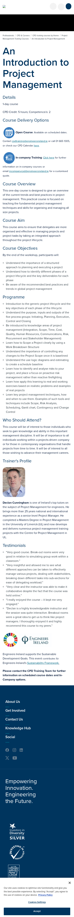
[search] (61, 6)
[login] (53, 6)
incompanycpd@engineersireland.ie (29, 171)
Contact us (14, 719)
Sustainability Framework (43, 663)
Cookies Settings (37, 902)
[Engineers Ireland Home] (4, 6)
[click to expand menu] (68, 6)
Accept (37, 911)
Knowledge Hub (18, 728)
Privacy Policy (45, 895)
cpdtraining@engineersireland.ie (30, 141)
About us (12, 702)
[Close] (70, 883)
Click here (48, 157)
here (36, 145)
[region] (37, 897)
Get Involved (15, 710)
